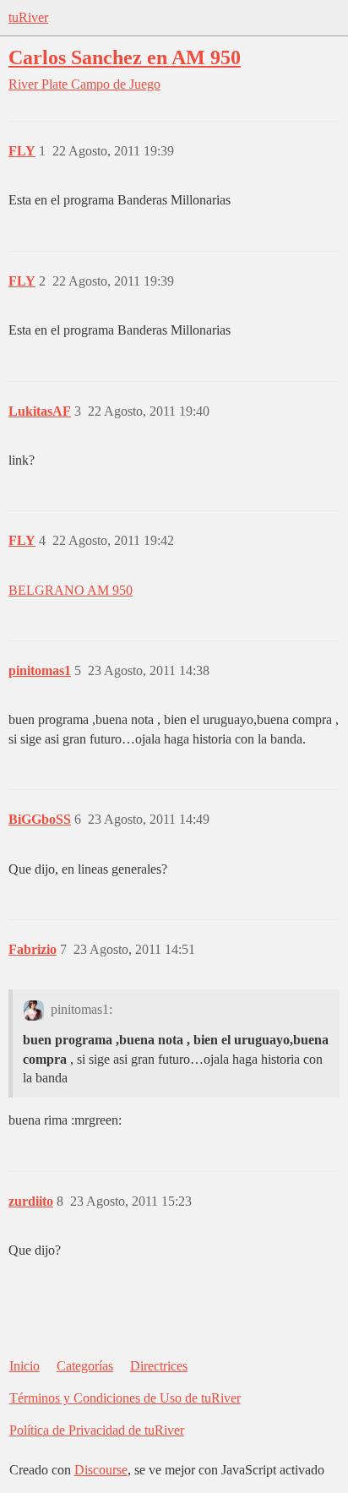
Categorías (85, 1366)
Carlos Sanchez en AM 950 (124, 57)
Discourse (101, 1470)
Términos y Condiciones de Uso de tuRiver (125, 1398)
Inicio (24, 1366)
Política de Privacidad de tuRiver (96, 1430)
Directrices (159, 1366)
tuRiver (28, 17)
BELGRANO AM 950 (70, 590)
